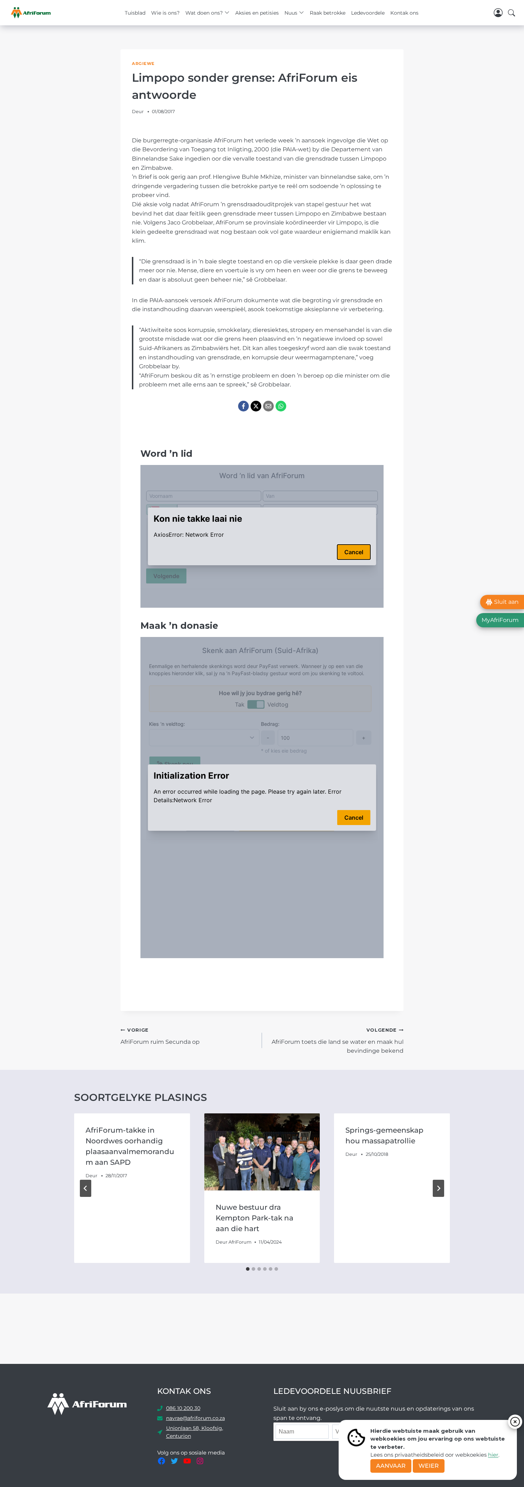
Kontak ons (404, 13)
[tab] (248, 1269)
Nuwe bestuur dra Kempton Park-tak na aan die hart (254, 1218)
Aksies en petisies (257, 13)
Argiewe (143, 63)
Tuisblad (135, 13)
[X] (256, 406)
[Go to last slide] (85, 1188)
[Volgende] (438, 1188)
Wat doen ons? (204, 13)
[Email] (268, 406)
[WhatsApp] (281, 406)
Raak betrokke (327, 13)
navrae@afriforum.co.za (195, 1418)
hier (493, 1454)
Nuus (290, 13)
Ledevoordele (368, 13)
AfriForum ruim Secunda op (160, 1036)
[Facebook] (243, 406)
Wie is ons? (165, 13)
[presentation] (262, 1151)
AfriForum (240, 1242)
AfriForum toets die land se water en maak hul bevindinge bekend (338, 1040)
